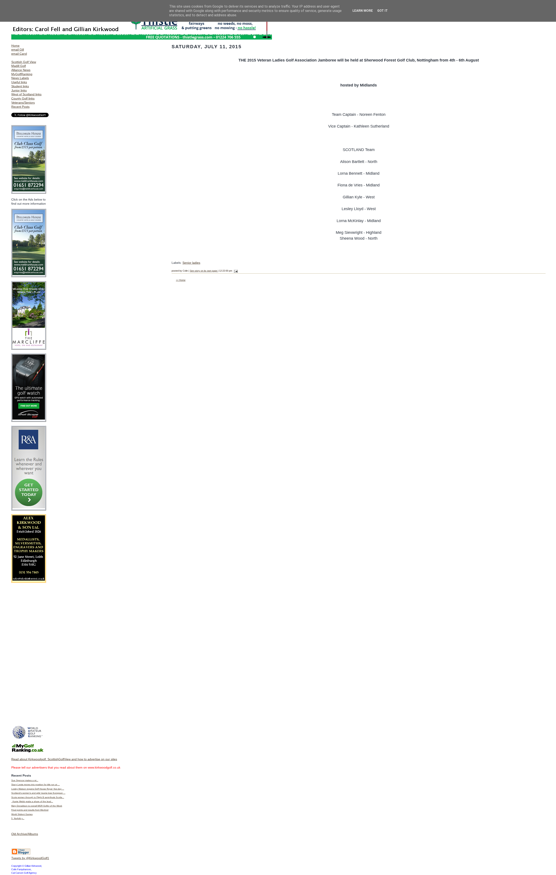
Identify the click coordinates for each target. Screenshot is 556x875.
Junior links (19, 90)
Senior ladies (191, 262)
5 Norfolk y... (17, 818)
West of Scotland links (26, 94)
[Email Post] (235, 270)
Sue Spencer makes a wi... (24, 780)
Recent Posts (20, 106)
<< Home (180, 280)
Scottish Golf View (23, 62)
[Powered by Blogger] (20, 854)
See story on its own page (204, 270)
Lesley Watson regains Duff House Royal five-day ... (37, 789)
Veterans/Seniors (23, 102)
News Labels (20, 78)
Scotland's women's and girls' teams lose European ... (38, 793)
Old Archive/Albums (24, 834)
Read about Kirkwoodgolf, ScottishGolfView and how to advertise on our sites (64, 759)
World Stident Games (22, 814)
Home (15, 45)
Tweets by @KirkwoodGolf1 (30, 858)
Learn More (362, 11)
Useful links (19, 82)
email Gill (17, 49)
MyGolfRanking (21, 74)
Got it (382, 11)
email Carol (19, 53)
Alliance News (20, 70)
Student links (20, 86)
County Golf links (23, 98)
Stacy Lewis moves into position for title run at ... (35, 784)
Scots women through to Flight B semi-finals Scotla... (37, 797)
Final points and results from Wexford (29, 810)
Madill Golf (18, 66)
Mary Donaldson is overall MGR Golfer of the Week (36, 806)
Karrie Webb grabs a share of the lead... (32, 801)
